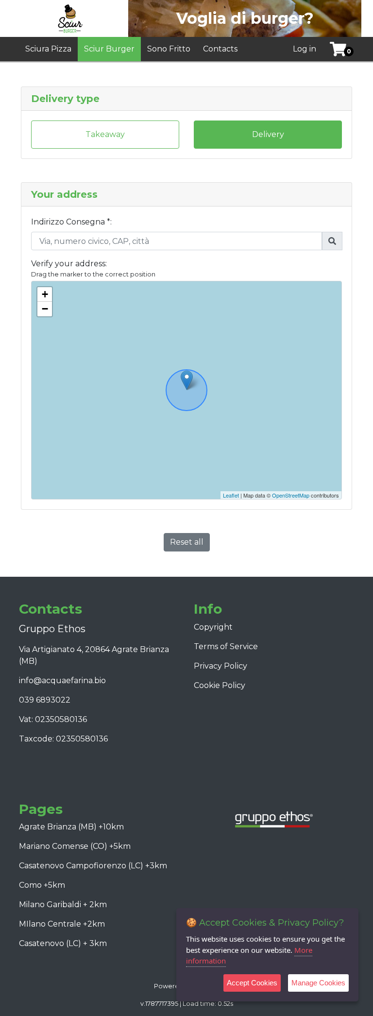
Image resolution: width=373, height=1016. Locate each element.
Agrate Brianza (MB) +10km (71, 826)
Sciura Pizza (48, 48)
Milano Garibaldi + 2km (63, 904)
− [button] (45, 309)
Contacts (220, 48)
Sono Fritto (168, 48)
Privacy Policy (220, 666)
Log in (304, 48)
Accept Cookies (252, 983)
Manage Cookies (318, 983)
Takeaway (105, 134)
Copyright (213, 627)
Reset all (186, 542)
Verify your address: (69, 263)
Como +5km (42, 885)
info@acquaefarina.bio (62, 680)
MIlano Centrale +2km (62, 924)
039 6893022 (44, 700)
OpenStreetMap (290, 495)
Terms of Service (226, 646)
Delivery (268, 134)
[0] (334, 49)
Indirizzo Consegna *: (71, 221)
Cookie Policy (219, 685)
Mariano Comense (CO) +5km (75, 846)
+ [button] (45, 294)
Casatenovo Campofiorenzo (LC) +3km (93, 865)
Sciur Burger (109, 48)
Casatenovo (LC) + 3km (63, 943)
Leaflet (231, 495)
